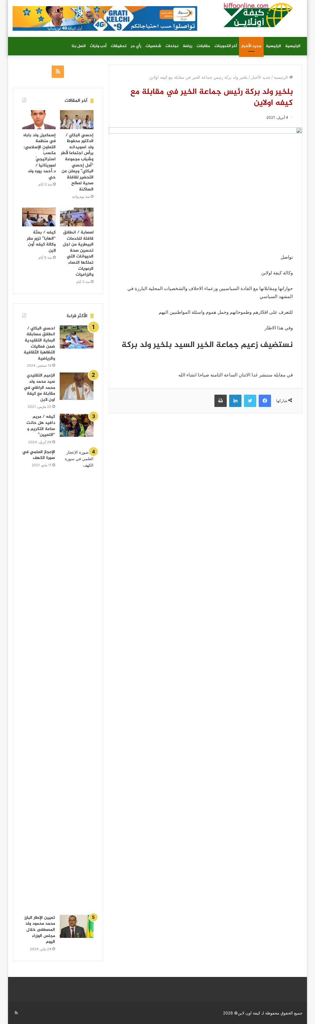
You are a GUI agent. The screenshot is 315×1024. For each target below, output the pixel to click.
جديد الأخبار (251, 46)
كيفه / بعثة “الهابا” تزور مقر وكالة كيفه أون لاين (41, 241)
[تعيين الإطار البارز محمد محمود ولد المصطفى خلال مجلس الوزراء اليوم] (77, 926)
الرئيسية (292, 46)
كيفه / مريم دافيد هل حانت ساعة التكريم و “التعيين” (40, 425)
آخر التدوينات (225, 46)
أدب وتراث (98, 46)
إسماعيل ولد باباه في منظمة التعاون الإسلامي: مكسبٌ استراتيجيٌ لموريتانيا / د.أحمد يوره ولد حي (39, 156)
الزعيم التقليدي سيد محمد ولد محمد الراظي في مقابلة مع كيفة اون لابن (39, 387)
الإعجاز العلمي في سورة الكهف (38, 455)
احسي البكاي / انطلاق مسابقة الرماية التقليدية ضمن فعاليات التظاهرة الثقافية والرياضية (39, 343)
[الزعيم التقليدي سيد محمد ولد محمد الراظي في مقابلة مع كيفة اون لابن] (77, 386)
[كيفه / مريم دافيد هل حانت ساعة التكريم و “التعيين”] (77, 425)
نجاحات (171, 46)
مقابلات (203, 46)
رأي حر (136, 46)
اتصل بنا (79, 46)
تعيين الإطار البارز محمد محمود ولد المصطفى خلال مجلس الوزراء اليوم (39, 929)
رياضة (187, 46)
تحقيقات (118, 46)
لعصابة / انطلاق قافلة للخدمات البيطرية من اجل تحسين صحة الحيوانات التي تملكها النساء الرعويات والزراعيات (78, 253)
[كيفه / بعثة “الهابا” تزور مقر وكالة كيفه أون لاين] (39, 217)
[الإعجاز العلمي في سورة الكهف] (77, 679)
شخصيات (153, 46)
